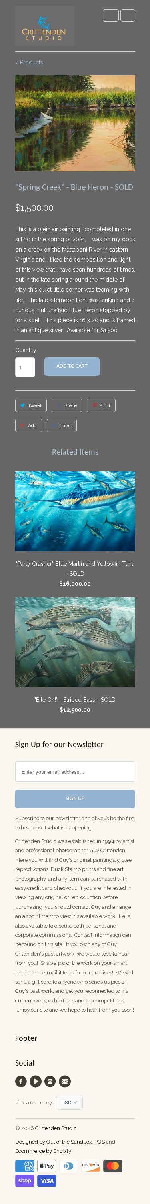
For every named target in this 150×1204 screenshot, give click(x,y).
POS (99, 1142)
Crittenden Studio (55, 1128)
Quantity (25, 350)
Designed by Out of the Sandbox (53, 1142)
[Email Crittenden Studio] (65, 1082)
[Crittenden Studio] (45, 28)
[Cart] (127, 15)
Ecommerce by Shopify (43, 1151)
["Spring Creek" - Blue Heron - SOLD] (75, 123)
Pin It (105, 405)
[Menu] (111, 15)
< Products (29, 62)
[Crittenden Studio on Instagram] (51, 1082)
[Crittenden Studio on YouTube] (37, 1082)
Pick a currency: (36, 1103)
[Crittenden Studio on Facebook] (22, 1082)
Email (66, 425)
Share (70, 405)
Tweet (35, 405)
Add (32, 425)
